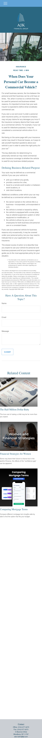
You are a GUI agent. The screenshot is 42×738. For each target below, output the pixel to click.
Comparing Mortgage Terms (14, 509)
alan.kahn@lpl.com (21, 736)
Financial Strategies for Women (15, 453)
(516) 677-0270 (23, 727)
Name (4, 303)
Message (5, 331)
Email (4, 317)
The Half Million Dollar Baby (14, 409)
